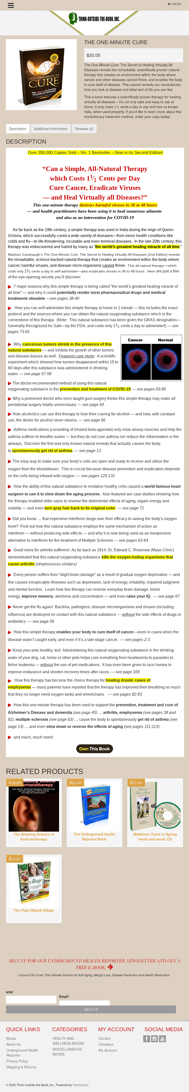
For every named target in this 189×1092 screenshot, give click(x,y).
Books (11, 1038)
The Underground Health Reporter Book (94, 836)
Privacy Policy (17, 1060)
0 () (175, 4)
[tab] (18, 128)
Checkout (106, 1044)
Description (18, 128)
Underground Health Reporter (22, 1053)
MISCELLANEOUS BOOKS (67, 1052)
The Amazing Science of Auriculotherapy (34, 836)
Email (64, 996)
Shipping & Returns (21, 1066)
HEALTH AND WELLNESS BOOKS (68, 1041)
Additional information (51, 128)
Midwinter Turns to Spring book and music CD (155, 836)
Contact (105, 1038)
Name (8, 991)
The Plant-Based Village (34, 910)
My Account (108, 1050)
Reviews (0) (84, 128)
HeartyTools (81, 1085)
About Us (13, 1044)
